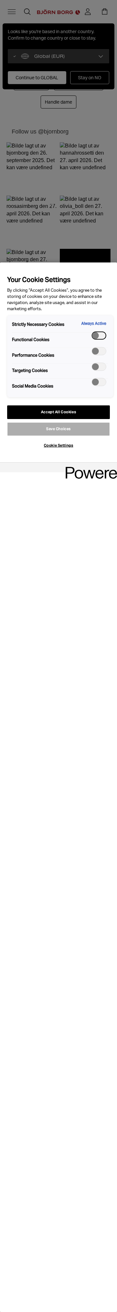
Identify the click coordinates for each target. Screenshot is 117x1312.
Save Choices (58, 429)
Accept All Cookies (58, 412)
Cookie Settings (58, 445)
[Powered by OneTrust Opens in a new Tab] (89, 468)
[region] (58, 787)
